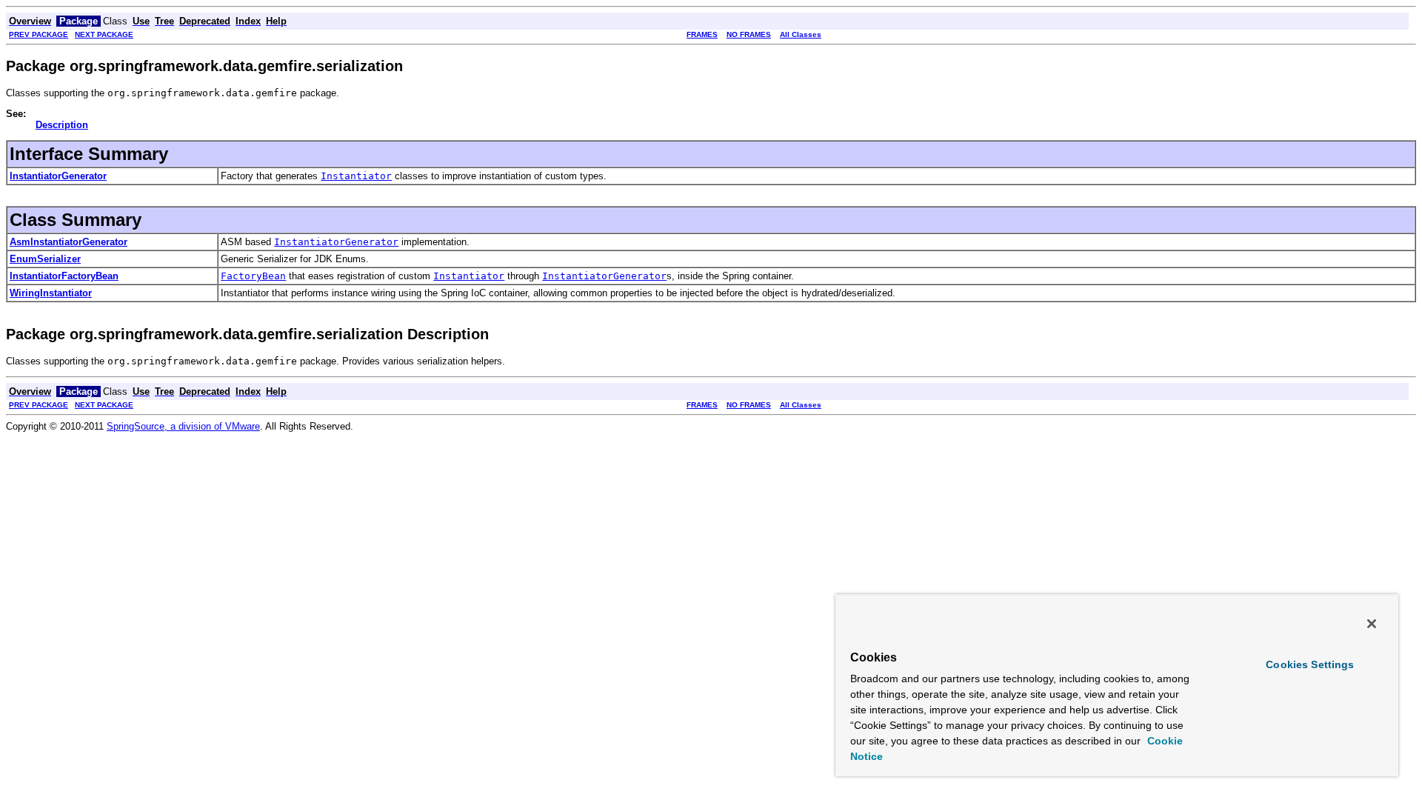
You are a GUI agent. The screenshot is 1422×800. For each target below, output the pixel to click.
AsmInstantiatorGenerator (68, 241)
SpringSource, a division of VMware (183, 426)
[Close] (1371, 623)
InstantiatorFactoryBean (64, 275)
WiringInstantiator (51, 293)
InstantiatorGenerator (58, 175)
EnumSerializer (45, 258)
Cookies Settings (1310, 664)
